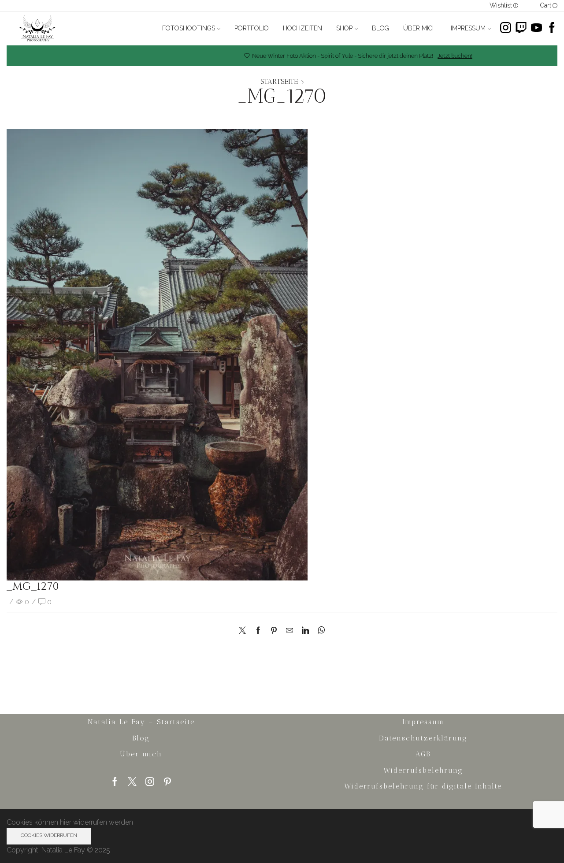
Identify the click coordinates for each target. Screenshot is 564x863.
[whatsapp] (319, 630)
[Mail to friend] (289, 630)
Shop (344, 28)
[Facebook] (551, 28)
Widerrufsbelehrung (423, 770)
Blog (380, 28)
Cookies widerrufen (49, 835)
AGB (423, 754)
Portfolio (251, 28)
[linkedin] (305, 630)
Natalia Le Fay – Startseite (141, 722)
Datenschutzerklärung (423, 738)
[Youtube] (536, 28)
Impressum (468, 28)
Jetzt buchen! (437, 55)
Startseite (279, 81)
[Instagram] (505, 28)
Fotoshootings (188, 28)
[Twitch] (521, 28)
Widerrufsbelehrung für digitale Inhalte (423, 786)
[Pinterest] (274, 630)
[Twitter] (244, 630)
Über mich (420, 28)
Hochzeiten (302, 28)
